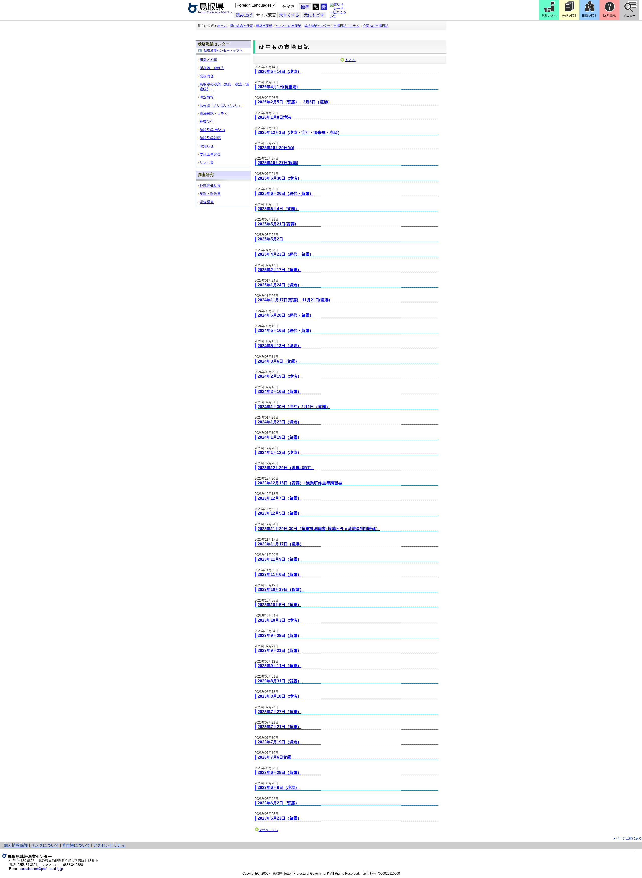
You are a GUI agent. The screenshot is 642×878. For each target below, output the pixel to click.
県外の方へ (549, 15)
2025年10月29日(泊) (276, 148)
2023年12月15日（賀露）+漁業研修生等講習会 (300, 483)
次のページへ (268, 830)
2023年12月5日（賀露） (279, 513)
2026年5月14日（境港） (279, 71)
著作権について (76, 845)
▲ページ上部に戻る (627, 838)
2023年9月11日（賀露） (279, 666)
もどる (350, 60)
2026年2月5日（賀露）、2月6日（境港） (297, 102)
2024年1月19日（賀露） (279, 437)
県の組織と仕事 (241, 26)
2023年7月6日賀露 (274, 757)
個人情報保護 (16, 845)
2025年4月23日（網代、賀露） (285, 254)
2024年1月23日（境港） (279, 422)
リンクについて (45, 845)
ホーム (222, 26)
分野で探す (569, 15)
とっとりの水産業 (288, 26)
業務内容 (207, 76)
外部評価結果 (210, 186)
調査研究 (207, 202)
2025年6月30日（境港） (279, 178)
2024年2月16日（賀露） (279, 391)
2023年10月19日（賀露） (281, 589)
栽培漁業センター (317, 26)
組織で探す (589, 15)
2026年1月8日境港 (274, 117)
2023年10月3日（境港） (279, 620)
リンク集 (207, 162)
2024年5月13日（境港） (279, 346)
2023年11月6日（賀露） (279, 574)
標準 (305, 7)
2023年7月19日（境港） (279, 742)
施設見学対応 (210, 138)
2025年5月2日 (270, 239)
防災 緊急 (609, 15)
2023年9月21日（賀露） (279, 650)
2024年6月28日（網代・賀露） (285, 315)
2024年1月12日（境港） (279, 452)
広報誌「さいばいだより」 (221, 105)
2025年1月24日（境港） (279, 285)
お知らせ (207, 146)
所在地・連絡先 (212, 68)
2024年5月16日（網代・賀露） (285, 330)
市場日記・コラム (346, 26)
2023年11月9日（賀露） (279, 559)
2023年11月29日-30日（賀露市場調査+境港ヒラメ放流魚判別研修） (319, 528)
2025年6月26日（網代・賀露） (285, 193)
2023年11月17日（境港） (281, 544)
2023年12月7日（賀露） (279, 498)
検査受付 (207, 122)
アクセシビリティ (109, 845)
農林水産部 (264, 26)
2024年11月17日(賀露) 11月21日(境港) (294, 300)
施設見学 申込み (212, 130)
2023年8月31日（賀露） (279, 681)
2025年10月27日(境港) (278, 163)
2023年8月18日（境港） (279, 696)
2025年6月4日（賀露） (278, 209)
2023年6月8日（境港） (278, 787)
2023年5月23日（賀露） (279, 818)
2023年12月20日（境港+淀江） (286, 468)
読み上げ (244, 15)
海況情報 (207, 97)
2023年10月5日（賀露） (279, 605)
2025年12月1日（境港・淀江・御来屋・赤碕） (300, 132)
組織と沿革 (208, 60)
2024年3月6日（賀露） (278, 361)
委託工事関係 (210, 154)
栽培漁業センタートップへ (223, 50)
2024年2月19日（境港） (279, 376)
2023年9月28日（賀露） (279, 635)
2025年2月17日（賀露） (279, 270)
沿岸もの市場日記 (375, 26)
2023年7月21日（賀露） (279, 727)
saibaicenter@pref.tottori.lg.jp (41, 869)
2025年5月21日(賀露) (277, 224)
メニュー (629, 15)
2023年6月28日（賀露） (279, 772)
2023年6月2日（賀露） (278, 803)
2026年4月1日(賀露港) (278, 87)
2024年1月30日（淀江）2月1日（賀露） (294, 407)
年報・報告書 (210, 194)
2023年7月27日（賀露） (279, 712)
